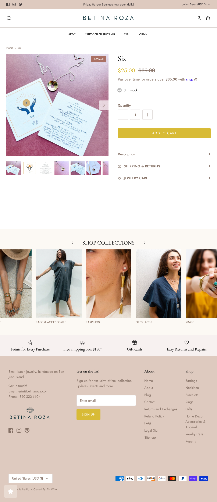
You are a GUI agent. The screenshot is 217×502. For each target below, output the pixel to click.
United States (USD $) (194, 4)
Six (19, 48)
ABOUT (144, 34)
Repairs (190, 441)
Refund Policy (154, 416)
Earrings (191, 380)
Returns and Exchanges (160, 409)
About (148, 387)
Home (9, 48)
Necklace (192, 387)
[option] (57, 105)
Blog (147, 394)
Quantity (124, 105)
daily (130, 4)
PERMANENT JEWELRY (100, 34)
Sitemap (150, 437)
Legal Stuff (152, 430)
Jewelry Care (194, 434)
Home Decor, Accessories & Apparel (195, 422)
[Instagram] (14, 4)
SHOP (72, 34)
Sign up (88, 414)
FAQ (147, 423)
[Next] (103, 105)
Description (126, 154)
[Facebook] (8, 4)
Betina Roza (25, 489)
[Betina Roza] (108, 18)
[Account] (198, 18)
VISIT (127, 34)
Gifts (188, 409)
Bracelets (191, 394)
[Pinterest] (20, 4)
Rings (189, 401)
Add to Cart (164, 133)
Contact (149, 401)
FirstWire (51, 489)
